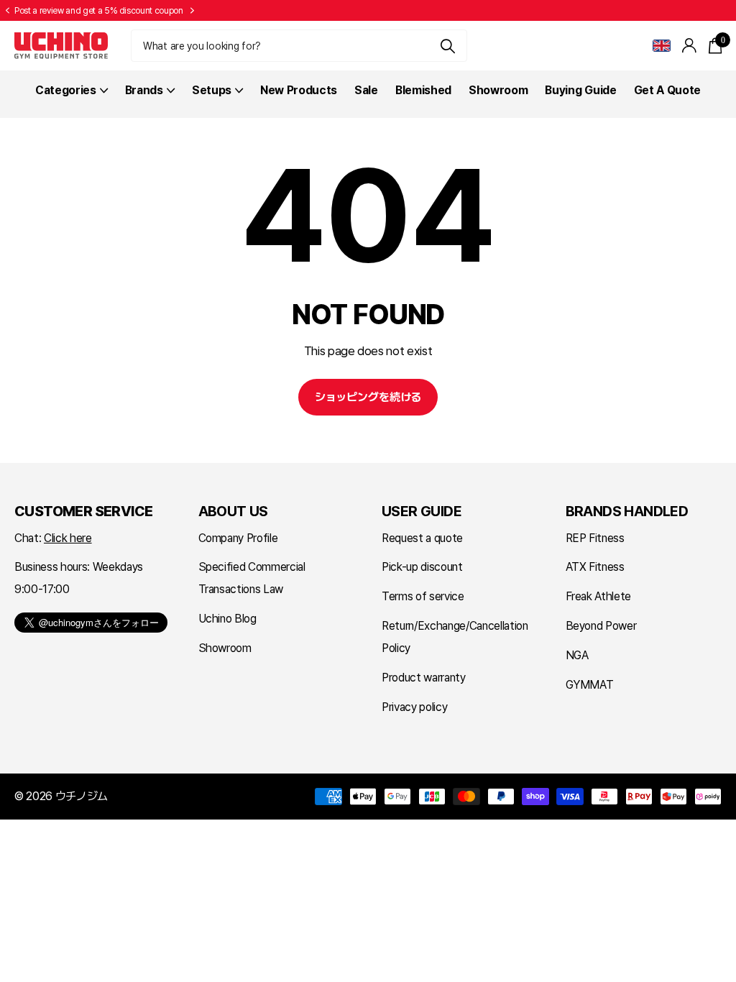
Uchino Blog (227, 618)
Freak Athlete (599, 596)
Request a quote (422, 538)
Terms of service (423, 596)
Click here (68, 538)
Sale (366, 90)
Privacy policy (414, 707)
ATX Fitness (595, 567)
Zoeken (447, 45)
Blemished (423, 90)
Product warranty (424, 677)
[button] (7, 10)
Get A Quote (667, 90)
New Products (298, 90)
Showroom (498, 90)
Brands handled (627, 511)
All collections (71, 98)
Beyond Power (601, 626)
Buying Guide (580, 90)
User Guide (421, 511)
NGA (577, 655)
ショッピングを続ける (368, 397)
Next (192, 10)
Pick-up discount (422, 567)
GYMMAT (590, 685)
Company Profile (238, 538)
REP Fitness (595, 538)
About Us (233, 511)
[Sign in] (689, 45)
